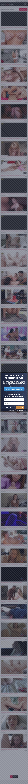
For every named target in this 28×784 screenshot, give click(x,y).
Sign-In (21, 407)
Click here (8, 407)
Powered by (11, 410)
